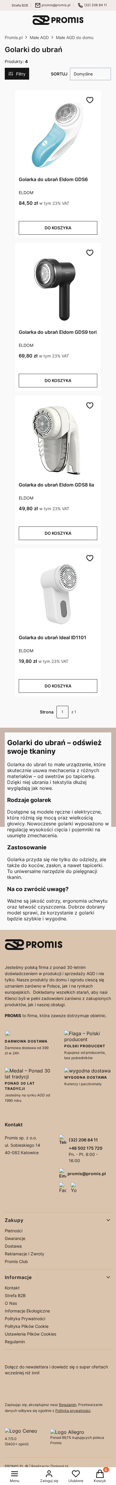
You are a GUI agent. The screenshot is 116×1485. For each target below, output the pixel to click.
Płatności (13, 1230)
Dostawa (13, 1246)
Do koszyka (58, 227)
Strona (47, 711)
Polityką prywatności (72, 1410)
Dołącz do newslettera (19, 1390)
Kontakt (12, 1287)
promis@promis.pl (56, 5)
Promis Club (16, 1261)
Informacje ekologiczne (27, 1310)
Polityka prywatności (25, 1318)
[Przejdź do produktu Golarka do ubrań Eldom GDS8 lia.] (58, 440)
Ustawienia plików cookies (30, 1333)
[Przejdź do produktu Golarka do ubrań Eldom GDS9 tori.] (58, 288)
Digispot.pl (59, 1466)
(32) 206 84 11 (95, 5)
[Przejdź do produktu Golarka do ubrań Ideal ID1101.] (58, 593)
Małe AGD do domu (74, 37)
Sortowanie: (59, 74)
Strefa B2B (20, 5)
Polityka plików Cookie (26, 1326)
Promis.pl (14, 37)
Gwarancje (15, 1238)
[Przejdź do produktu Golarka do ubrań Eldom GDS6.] (58, 135)
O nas (11, 1303)
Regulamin (15, 1341)
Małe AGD (39, 37)
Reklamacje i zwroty (24, 1253)
